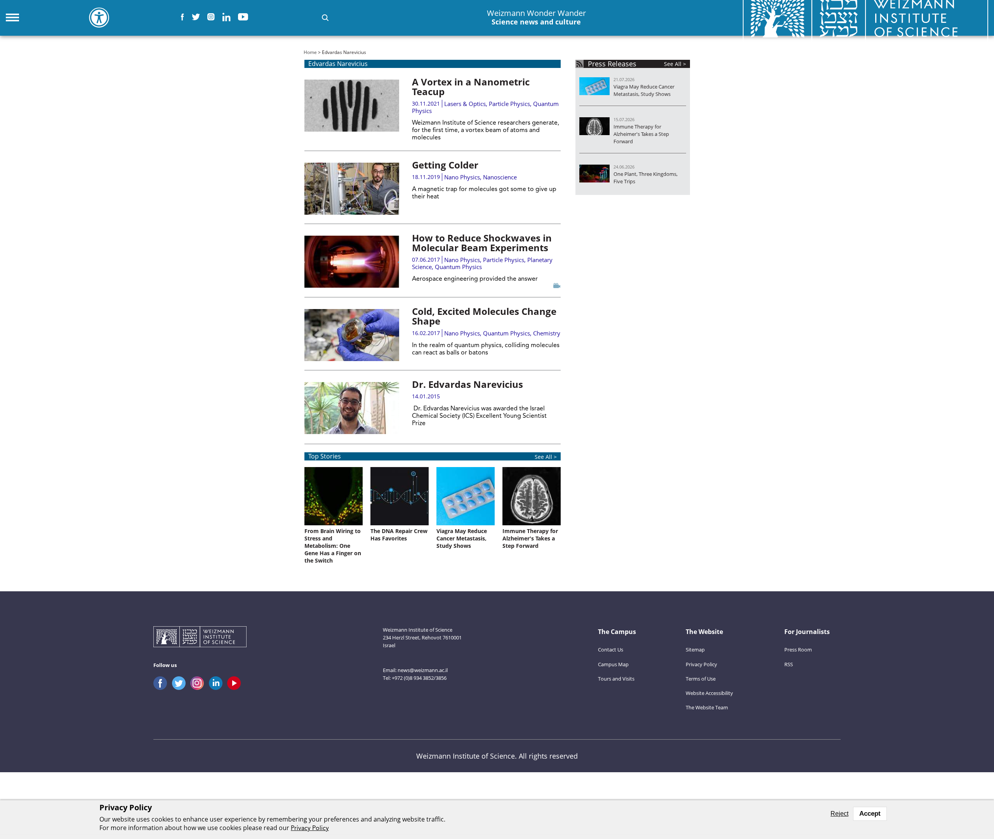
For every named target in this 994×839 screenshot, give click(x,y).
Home (310, 52)
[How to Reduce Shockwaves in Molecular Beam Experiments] (351, 262)
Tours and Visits (616, 678)
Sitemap (695, 649)
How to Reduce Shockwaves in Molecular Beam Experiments (482, 242)
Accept (870, 813)
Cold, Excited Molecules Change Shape (484, 316)
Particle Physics (509, 104)
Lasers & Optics (465, 104)
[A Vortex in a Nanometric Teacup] (351, 106)
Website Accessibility (709, 693)
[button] (325, 18)
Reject (839, 813)
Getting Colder (445, 164)
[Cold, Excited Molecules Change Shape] (351, 335)
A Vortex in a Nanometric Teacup (471, 86)
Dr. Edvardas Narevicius (467, 384)
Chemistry (546, 333)
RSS (788, 664)
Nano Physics (462, 177)
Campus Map (613, 664)
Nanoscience (500, 177)
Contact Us (610, 649)
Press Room (798, 649)
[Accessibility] (99, 17)
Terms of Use (701, 678)
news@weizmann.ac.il (423, 670)
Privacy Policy (701, 664)
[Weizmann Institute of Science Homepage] (200, 637)
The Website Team (707, 707)
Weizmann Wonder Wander (536, 17)
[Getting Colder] (351, 189)
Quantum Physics (458, 267)
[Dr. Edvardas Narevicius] (351, 408)
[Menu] (12, 17)
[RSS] (579, 64)
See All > (546, 456)
